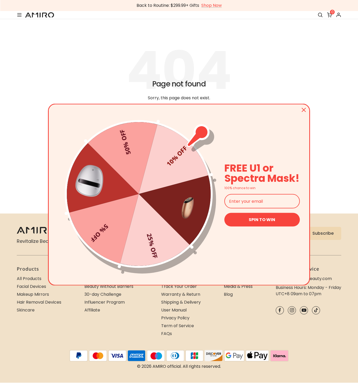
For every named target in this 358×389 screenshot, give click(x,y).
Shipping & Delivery (181, 302)
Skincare (26, 310)
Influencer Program (104, 302)
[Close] (303, 109)
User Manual (174, 310)
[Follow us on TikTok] (316, 310)
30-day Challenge (102, 294)
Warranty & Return (180, 294)
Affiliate (92, 310)
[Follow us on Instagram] (292, 310)
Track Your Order (179, 286)
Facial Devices (31, 286)
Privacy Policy (175, 318)
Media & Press (238, 286)
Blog (228, 294)
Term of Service (177, 326)
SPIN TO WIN (262, 220)
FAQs (166, 334)
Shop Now (211, 5)
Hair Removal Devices (39, 302)
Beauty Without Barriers (108, 286)
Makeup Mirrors (33, 294)
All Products (29, 279)
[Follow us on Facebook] (280, 310)
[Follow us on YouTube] (304, 310)
